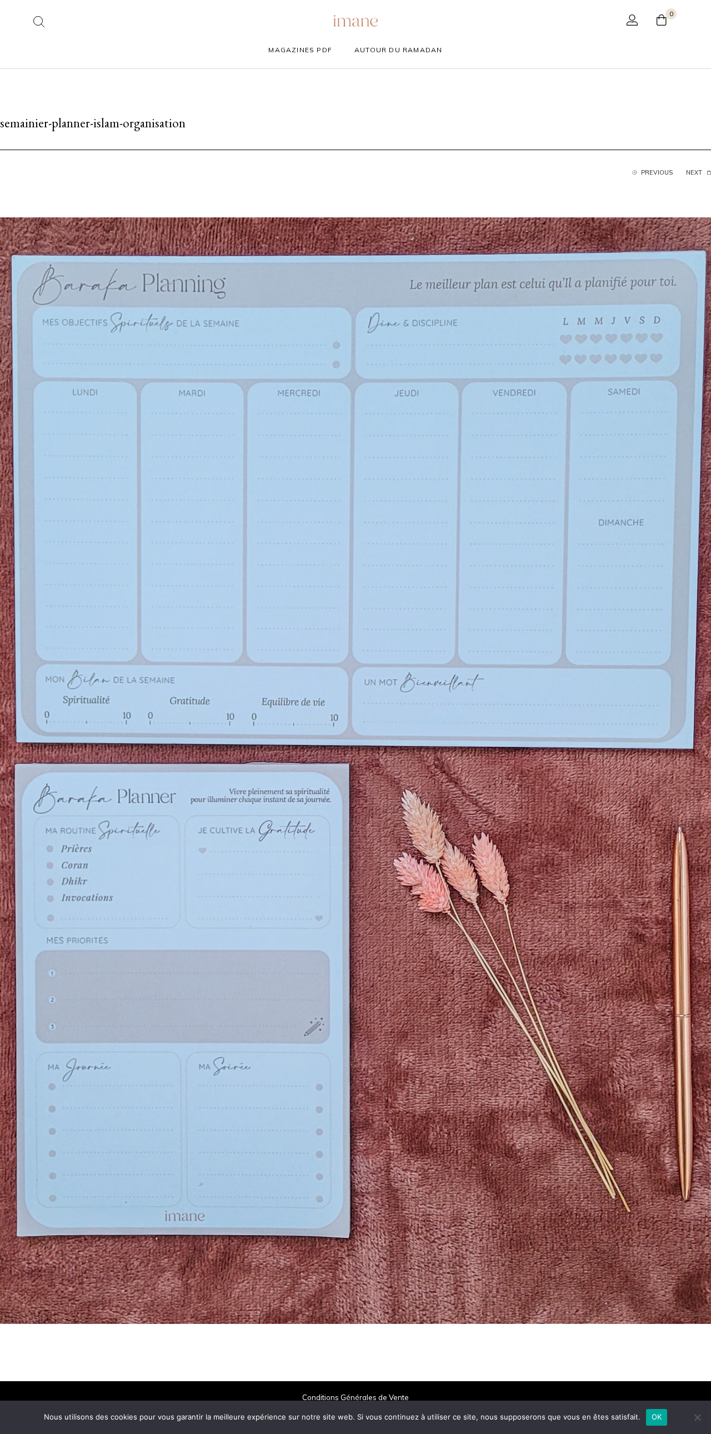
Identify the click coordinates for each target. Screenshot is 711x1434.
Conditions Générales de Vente (355, 1397)
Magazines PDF (300, 50)
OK (657, 1416)
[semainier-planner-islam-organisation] (355, 769)
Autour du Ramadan (398, 50)
